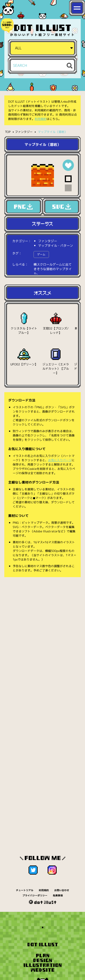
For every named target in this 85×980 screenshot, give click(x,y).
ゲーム (41, 254)
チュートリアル (24, 890)
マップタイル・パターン (55, 245)
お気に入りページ (60, 460)
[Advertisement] (42, 626)
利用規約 (40, 119)
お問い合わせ (61, 890)
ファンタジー (24, 132)
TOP (8, 132)
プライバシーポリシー (34, 895)
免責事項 (58, 895)
